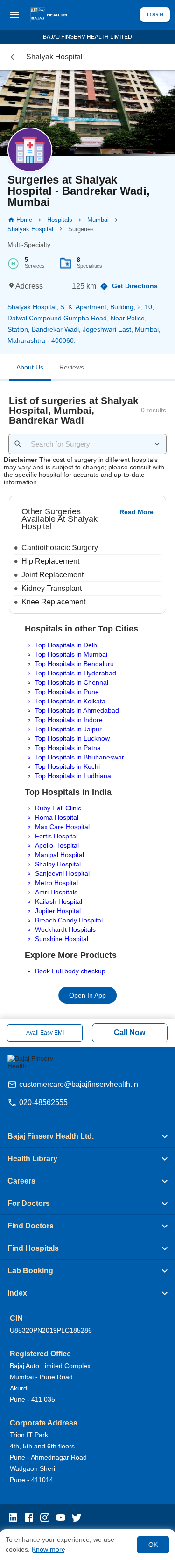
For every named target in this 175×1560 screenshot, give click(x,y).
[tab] (30, 369)
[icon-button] (14, 57)
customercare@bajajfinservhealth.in (78, 1084)
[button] (87, 1136)
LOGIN (155, 14)
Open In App (87, 995)
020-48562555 (43, 1102)
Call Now (129, 1032)
